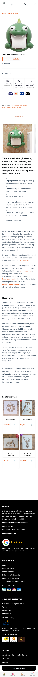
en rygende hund (25, 271)
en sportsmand (25, 260)
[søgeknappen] (25, 4)
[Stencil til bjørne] (27, 408)
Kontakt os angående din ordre (13, 529)
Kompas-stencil (10, 419)
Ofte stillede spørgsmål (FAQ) (13, 604)
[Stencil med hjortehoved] (27, 442)
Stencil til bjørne (27, 419)
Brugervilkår (6, 610)
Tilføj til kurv (20, 668)
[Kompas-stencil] (11, 408)
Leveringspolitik (8, 568)
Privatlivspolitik (8, 572)
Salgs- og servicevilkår (10, 578)
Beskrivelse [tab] (19, 117)
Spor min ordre (7, 526)
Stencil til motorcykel (11, 454)
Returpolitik (6, 613)
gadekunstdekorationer (11, 284)
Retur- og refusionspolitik (11, 575)
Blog (4, 565)
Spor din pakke (7, 607)
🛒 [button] (14, 425)
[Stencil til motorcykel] (11, 442)
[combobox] (16, 4)
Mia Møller (16, 59)
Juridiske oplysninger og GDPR (13, 581)
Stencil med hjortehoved (27, 454)
